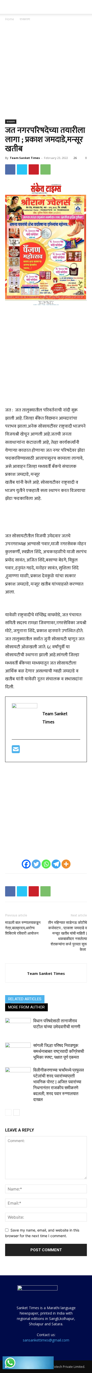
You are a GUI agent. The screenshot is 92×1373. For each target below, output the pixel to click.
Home (9, 19)
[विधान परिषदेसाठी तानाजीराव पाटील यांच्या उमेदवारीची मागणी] (18, 1027)
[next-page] (16, 1112)
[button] (9, 7)
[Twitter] (22, 169)
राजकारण (25, 19)
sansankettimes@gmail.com (46, 1340)
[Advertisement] (46, 71)
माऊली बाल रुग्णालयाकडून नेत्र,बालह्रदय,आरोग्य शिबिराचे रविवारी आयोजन (23, 928)
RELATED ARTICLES (24, 999)
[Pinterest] (34, 169)
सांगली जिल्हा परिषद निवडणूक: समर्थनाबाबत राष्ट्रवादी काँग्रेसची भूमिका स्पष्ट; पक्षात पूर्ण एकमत (58, 1051)
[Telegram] (56, 864)
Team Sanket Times (25, 158)
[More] (66, 864)
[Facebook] (10, 169)
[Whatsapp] (46, 864)
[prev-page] (8, 1112)
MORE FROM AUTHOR (26, 1007)
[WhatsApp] (45, 169)
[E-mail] (16, 751)
